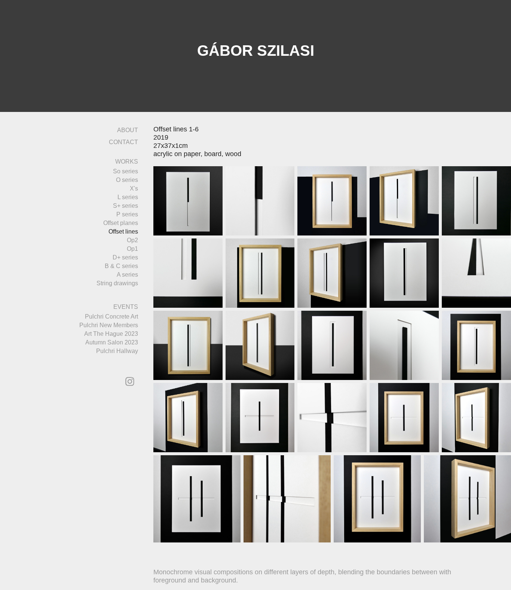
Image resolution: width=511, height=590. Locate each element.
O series (127, 180)
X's (134, 188)
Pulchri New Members (108, 325)
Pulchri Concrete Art (111, 316)
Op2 (132, 240)
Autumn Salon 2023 (111, 342)
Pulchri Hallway (117, 351)
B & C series (121, 266)
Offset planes (120, 223)
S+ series (125, 206)
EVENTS (125, 307)
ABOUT (127, 130)
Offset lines (123, 231)
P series (127, 214)
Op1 (132, 249)
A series (127, 274)
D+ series (125, 257)
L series (127, 197)
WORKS (126, 161)
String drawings (117, 283)
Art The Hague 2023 (111, 334)
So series (125, 171)
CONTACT (123, 142)
